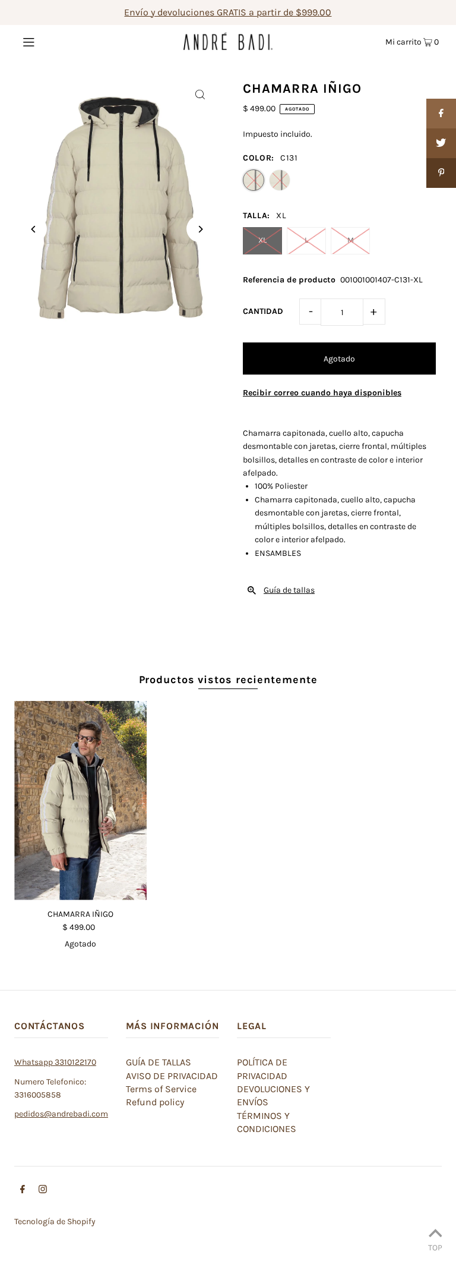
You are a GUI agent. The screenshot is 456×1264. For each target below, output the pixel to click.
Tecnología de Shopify (55, 1221)
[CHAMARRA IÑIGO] (80, 800)
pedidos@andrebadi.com (61, 1114)
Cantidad (263, 311)
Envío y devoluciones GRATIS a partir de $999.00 (227, 12)
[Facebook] (22, 1190)
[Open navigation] (51, 41)
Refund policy (155, 1102)
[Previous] (33, 229)
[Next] (199, 229)
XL (262, 239)
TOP (435, 1247)
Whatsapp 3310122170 (55, 1062)
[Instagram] (43, 1190)
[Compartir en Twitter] (441, 143)
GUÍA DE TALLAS (158, 1062)
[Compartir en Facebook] (441, 113)
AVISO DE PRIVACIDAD (172, 1075)
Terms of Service (161, 1089)
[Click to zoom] (199, 94)
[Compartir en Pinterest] (441, 173)
